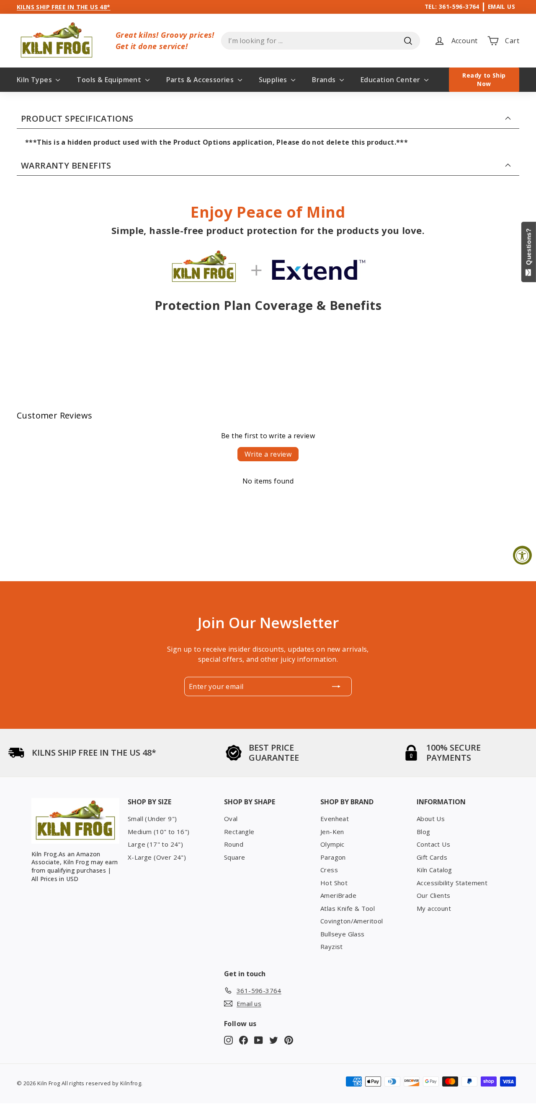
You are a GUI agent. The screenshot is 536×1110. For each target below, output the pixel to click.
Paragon (333, 857)
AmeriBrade (338, 895)
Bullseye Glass (342, 934)
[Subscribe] (336, 686)
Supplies (274, 79)
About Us (431, 818)
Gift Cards (432, 857)
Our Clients (433, 895)
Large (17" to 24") (155, 844)
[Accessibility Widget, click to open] (522, 555)
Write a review (268, 454)
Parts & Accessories (201, 79)
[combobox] (320, 40)
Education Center (391, 79)
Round (233, 844)
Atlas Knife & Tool (347, 908)
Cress (329, 870)
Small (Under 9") (152, 818)
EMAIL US (501, 6)
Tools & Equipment (110, 79)
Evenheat (334, 818)
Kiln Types (35, 79)
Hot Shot (334, 883)
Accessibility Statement (452, 883)
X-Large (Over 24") (157, 857)
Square (234, 857)
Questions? (528, 248)
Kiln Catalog (434, 870)
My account (434, 908)
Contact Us (433, 844)
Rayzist (331, 946)
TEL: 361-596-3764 (452, 6)
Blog (423, 831)
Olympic (332, 844)
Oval (231, 818)
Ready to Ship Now (483, 79)
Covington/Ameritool (351, 921)
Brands (325, 79)
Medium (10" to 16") (159, 831)
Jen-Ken (332, 831)
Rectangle (239, 831)
